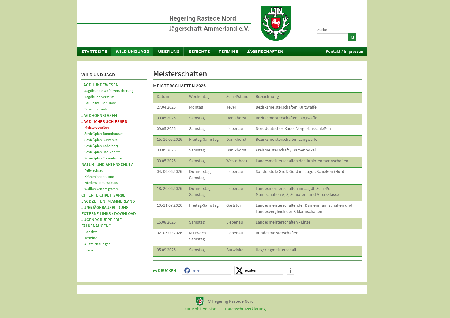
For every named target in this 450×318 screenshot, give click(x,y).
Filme (88, 250)
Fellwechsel (93, 170)
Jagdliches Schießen (104, 121)
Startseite (94, 51)
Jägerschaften (265, 51)
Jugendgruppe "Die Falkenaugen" (101, 222)
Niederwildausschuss (101, 182)
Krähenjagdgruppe (99, 176)
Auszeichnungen (97, 244)
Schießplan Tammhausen (104, 133)
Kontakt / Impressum (345, 51)
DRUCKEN (166, 270)
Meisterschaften (96, 127)
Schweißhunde (96, 109)
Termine (228, 51)
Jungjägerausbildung (105, 207)
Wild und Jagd (132, 51)
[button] (206, 270)
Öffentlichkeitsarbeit (105, 195)
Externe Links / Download (108, 213)
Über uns (169, 51)
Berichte (199, 51)
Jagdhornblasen (99, 115)
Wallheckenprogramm (101, 188)
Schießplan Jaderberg (101, 146)
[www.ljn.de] (276, 23)
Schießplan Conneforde (103, 158)
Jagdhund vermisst (99, 96)
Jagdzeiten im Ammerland (108, 201)
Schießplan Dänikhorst (102, 152)
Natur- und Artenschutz (107, 164)
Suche (322, 29)
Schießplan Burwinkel (101, 139)
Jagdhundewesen (99, 84)
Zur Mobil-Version (200, 309)
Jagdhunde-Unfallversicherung (108, 90)
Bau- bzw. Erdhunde (100, 103)
